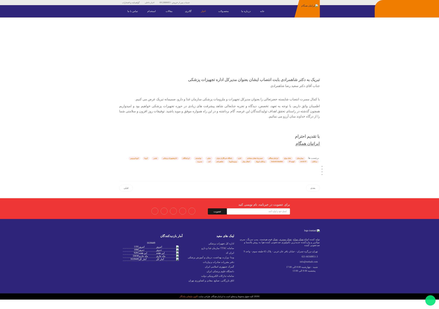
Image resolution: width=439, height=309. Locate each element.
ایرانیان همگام (273, 158)
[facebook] (198, 2)
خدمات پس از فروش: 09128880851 (174, 2)
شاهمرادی (219, 161)
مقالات (169, 11)
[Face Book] (154, 211)
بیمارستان (300, 158)
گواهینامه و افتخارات (131, 2)
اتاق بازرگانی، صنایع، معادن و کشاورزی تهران (211, 280)
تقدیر (155, 158)
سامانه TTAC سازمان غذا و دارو (217, 248)
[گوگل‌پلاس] (319, 171)
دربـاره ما (246, 11)
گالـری (188, 11)
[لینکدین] (319, 174)
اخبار (203, 11)
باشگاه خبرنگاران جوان (224, 158)
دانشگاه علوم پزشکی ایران (220, 271)
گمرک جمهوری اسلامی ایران (219, 266)
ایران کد (230, 253)
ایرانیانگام (186, 158)
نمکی (209, 158)
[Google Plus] (191, 211)
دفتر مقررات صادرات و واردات (218, 262)
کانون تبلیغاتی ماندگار (189, 296)
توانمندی (198, 158)
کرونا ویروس (134, 158)
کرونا (146, 158)
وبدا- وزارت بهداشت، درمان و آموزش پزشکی (211, 257)
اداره (239, 158)
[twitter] (203, 2)
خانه (262, 11)
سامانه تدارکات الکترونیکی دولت (217, 276)
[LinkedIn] (219, 2)
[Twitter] (164, 211)
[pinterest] (173, 211)
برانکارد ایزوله (260, 161)
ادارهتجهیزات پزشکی (170, 158)
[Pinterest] (208, 2)
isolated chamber (277, 161)
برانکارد (314, 161)
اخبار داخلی (149, 2)
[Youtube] (213, 2)
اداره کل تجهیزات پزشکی (221, 243)
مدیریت (199, 161)
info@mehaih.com (309, 261)
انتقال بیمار (246, 161)
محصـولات (223, 11)
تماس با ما (133, 11)
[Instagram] (224, 2)
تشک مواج (287, 158)
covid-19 (303, 161)
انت (209, 161)
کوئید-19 (291, 161)
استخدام (151, 11)
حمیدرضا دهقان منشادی (255, 158)
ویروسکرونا (233, 161)
